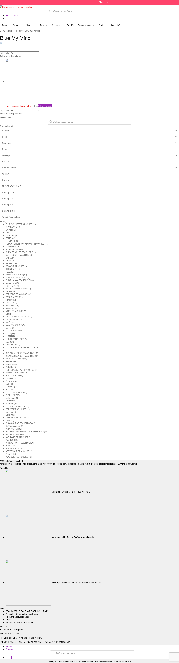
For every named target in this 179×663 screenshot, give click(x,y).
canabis (9, 420)
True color (10, 235)
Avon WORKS (12, 428)
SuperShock (11, 246)
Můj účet (9, 619)
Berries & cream (13, 425)
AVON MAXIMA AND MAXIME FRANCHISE (25, 431)
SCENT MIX (11, 269)
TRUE (8, 238)
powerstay (10, 283)
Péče (42, 25)
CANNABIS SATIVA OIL (16, 417)
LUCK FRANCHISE (14, 339)
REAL (8, 271)
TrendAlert (10, 240)
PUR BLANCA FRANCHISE (18, 280)
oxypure (9, 299)
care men (10, 411)
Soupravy (56, 25)
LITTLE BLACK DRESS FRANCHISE (22, 347)
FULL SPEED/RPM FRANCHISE (20, 369)
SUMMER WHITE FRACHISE (18, 252)
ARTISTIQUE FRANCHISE (17, 451)
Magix (8, 327)
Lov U (8, 341)
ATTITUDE (10, 445)
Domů (2, 30)
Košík (9, 657)
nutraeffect (10, 305)
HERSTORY (11, 361)
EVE (7, 383)
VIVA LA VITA (11, 226)
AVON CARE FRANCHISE (17, 437)
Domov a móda (85, 25)
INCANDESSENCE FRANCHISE (20, 355)
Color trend (11, 397)
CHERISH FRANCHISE (16, 406)
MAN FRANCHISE (14, 325)
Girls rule (10, 364)
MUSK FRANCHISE (14, 311)
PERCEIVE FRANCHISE (16, 294)
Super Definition (13, 249)
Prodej (101, 25)
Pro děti (70, 25)
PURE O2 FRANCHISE (16, 277)
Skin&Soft (10, 257)
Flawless (9, 378)
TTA (7, 232)
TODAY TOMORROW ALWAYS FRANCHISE (25, 243)
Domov (5, 25)
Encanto (9, 389)
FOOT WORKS (12, 375)
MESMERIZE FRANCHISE (17, 316)
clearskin (9, 403)
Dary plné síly (117, 25)
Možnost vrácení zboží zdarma (19, 622)
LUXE (8, 333)
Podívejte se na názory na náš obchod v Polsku (21, 637)
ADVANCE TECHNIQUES (17, 456)
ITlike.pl (127, 661)
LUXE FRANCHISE (14, 330)
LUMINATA (10, 336)
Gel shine (10, 367)
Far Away (10, 381)
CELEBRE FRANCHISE (16, 409)
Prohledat (10, 649)
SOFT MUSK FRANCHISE (17, 255)
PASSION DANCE (13, 297)
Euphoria (10, 386)
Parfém (16, 25)
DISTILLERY (11, 395)
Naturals (9, 308)
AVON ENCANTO (13, 434)
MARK (8, 322)
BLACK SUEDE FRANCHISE (18, 423)
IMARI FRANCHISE (14, 358)
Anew (8, 454)
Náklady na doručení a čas (17, 616)
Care (8, 414)
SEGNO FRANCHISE (15, 266)
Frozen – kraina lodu (15, 372)
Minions (9, 313)
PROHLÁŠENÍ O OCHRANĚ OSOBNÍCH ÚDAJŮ (27, 611)
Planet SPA (10, 285)
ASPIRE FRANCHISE (15, 448)
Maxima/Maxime (13, 319)
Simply (8, 260)
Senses (9, 263)
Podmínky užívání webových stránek (22, 614)
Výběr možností (45, 105)
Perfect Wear (11, 291)
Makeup (29, 25)
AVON (8, 439)
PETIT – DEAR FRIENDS (17, 288)
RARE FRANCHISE (14, 274)
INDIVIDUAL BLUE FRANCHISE (20, 353)
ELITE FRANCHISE (14, 392)
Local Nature (11, 344)
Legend (9, 350)
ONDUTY (10, 302)
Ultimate (9, 229)
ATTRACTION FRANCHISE (18, 442)
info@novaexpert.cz (15, 629)
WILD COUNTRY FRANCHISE (19, 224)
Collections (10, 400)
